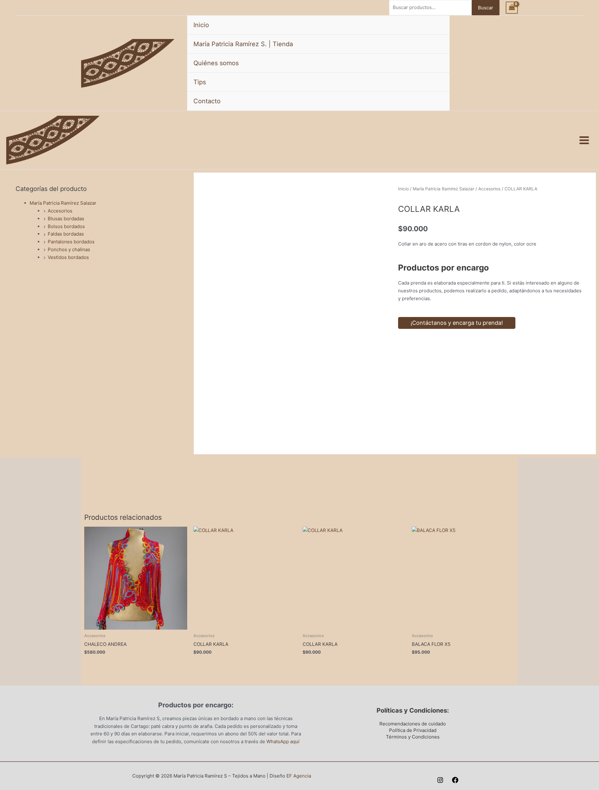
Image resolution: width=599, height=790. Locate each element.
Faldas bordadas (66, 234)
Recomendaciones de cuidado (412, 724)
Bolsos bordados (66, 226)
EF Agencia (298, 776)
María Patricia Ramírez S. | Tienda (243, 44)
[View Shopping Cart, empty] (512, 8)
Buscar (485, 8)
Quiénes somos (216, 63)
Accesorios (60, 211)
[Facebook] (455, 780)
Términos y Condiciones (413, 737)
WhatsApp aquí (283, 741)
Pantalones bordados (71, 242)
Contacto (207, 101)
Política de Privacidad (412, 730)
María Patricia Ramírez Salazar (63, 203)
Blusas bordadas (66, 219)
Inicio (201, 25)
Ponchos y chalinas (69, 249)
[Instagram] (440, 780)
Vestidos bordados (68, 257)
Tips (199, 82)
